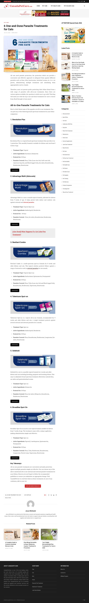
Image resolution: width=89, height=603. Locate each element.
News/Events (66, 147)
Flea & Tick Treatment (67, 130)
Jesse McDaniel (30, 511)
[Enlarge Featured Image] (30, 54)
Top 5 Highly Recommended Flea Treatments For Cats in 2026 (78, 87)
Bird (33, 576)
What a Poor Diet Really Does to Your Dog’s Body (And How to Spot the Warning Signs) (78, 65)
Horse (33, 579)
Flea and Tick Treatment (37, 583)
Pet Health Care (55, 5)
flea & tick (8, 497)
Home (38, 5)
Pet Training (65, 178)
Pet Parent (65, 168)
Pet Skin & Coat (66, 171)
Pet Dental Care (66, 154)
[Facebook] (5, 79)
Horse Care (65, 137)
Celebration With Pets (67, 124)
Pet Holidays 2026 (69, 5)
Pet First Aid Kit (66, 161)
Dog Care (65, 127)
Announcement (66, 113)
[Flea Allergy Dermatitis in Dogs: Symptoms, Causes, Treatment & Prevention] (30, 534)
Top (84, 600)
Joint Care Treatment (67, 144)
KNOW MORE (15, 344)
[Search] (84, 6)
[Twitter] (5, 83)
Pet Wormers (66, 181)
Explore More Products (32, 486)
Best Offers (65, 117)
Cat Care (6, 22)
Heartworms (65, 134)
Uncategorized (66, 188)
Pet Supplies (65, 175)
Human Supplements (67, 141)
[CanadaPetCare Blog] (18, 6)
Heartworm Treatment (37, 586)
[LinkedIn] (54, 495)
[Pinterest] (5, 86)
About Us (63, 569)
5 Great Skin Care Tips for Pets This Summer (21, 1)
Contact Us (63, 572)
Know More (15, 170)
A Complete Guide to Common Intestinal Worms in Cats (11, 544)
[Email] (5, 90)
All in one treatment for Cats (13, 495)
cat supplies (27, 495)
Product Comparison (67, 185)
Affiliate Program (64, 576)
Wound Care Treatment (68, 192)
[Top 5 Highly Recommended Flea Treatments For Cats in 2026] (49, 534)
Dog (33, 569)
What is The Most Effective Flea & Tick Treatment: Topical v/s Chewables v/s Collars (78, 98)
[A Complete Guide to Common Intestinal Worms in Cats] (12, 534)
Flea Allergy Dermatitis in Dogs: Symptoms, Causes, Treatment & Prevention (78, 76)
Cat (33, 572)
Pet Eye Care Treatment (68, 158)
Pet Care (44, 5)
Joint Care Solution (36, 590)
